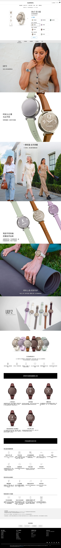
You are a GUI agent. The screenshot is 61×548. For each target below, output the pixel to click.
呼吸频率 (6, 470)
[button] (11, 12)
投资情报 (17, 535)
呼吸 (42, 468)
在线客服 (2, 532)
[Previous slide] (13, 18)
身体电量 (27, 403)
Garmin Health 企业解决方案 (50, 531)
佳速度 (32, 533)
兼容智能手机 (6, 512)
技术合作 (47, 533)
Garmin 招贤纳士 (18, 532)
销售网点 (40, 5)
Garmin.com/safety (22, 512)
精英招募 (17, 533)
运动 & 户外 (25, 5)
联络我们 (2, 534)
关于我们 (17, 531)
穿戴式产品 (25, 7)
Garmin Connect (33, 531)
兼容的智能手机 (40, 501)
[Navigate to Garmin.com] (30, 2)
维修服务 (2, 533)
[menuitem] (53, 2)
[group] (21, 18)
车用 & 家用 (30, 5)
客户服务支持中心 (3, 531)
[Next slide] (27, 18)
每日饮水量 (33, 468)
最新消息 (17, 534)
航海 (34, 5)
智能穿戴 (20, 5)
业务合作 (47, 534)
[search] (56, 3)
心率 (7, 456)
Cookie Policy (21, 546)
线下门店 (2, 535)
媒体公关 (47, 535)
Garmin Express (33, 534)
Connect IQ (32, 532)
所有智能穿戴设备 (30, 7)
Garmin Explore (33, 535)
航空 (37, 5)
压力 (42, 457)
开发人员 (47, 532)
